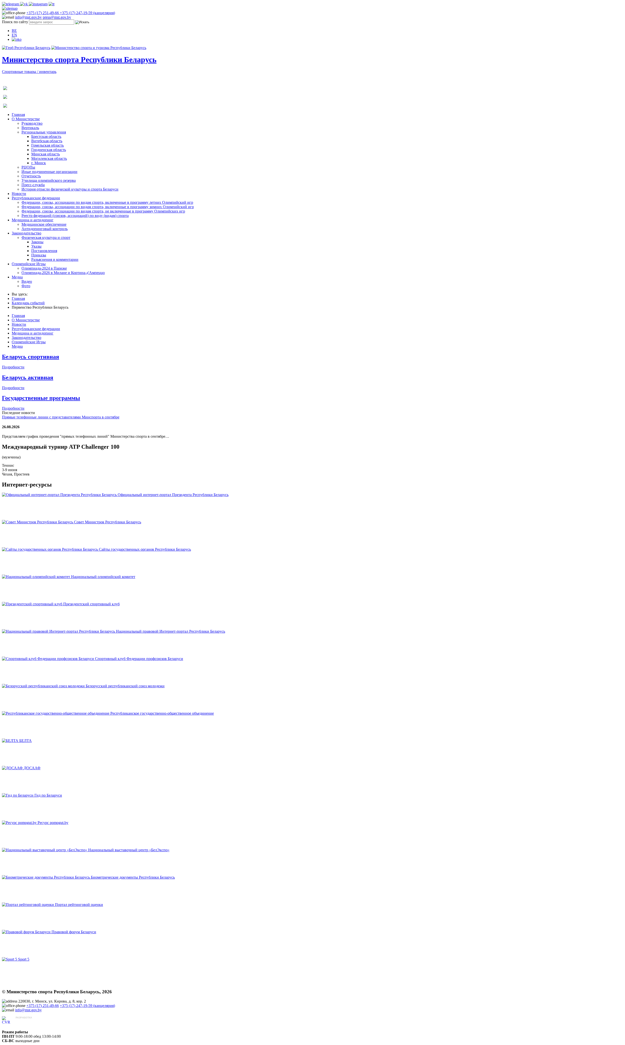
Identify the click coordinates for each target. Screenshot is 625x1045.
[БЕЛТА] (10, 741)
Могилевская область (49, 158)
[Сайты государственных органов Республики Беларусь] (50, 549)
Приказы (38, 255)
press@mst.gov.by (57, 17)
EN (14, 35)
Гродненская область (48, 150)
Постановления (44, 251)
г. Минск (38, 163)
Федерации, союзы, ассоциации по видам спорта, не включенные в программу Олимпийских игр (103, 211)
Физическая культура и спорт (45, 237)
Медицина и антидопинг (32, 220)
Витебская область (46, 141)
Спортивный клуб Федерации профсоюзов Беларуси (139, 659)
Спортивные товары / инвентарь (29, 72)
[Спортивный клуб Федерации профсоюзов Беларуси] (48, 659)
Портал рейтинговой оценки (79, 905)
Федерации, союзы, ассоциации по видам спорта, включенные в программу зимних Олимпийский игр (107, 207)
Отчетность (31, 176)
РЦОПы (28, 167)
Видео (26, 281)
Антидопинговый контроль (44, 229)
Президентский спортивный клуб (91, 604)
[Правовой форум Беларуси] (27, 932)
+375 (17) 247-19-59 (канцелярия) (87, 13)
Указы (36, 246)
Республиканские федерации (36, 198)
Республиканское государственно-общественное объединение (162, 713)
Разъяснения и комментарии (54, 259)
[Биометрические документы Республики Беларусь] (46, 877)
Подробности (13, 367)
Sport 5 (23, 959)
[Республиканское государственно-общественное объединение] (56, 713)
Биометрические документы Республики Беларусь (133, 877)
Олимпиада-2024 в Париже (44, 268)
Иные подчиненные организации (49, 172)
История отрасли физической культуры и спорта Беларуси (69, 189)
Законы (37, 242)
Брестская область (46, 136)
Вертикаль (30, 128)
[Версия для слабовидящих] (16, 39)
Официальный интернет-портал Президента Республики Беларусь (173, 495)
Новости (19, 194)
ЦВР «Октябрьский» (33, 1022)
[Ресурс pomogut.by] (20, 823)
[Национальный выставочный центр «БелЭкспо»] (45, 850)
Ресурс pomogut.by (53, 823)
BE (14, 31)
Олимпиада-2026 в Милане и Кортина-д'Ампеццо (63, 273)
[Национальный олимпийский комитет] (36, 577)
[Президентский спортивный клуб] (32, 604)
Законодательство (26, 233)
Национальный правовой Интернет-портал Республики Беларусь (170, 631)
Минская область (45, 154)
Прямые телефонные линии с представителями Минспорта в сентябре (60, 417)
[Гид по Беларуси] (18, 795)
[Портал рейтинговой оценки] (28, 905)
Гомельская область (47, 145)
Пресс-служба (33, 185)
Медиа (17, 277)
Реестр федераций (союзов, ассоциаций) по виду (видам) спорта (75, 215)
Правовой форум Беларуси (74, 932)
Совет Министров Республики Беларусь (107, 522)
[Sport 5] (10, 959)
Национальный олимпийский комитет (103, 577)
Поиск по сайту (15, 22)
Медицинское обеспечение (43, 224)
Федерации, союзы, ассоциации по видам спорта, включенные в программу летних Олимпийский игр (107, 202)
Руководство (31, 123)
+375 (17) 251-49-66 (43, 13)
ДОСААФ (32, 768)
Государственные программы (41, 398)
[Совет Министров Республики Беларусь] (38, 522)
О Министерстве (26, 119)
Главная (18, 114)
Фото (25, 286)
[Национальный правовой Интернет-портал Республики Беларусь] (59, 631)
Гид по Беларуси (48, 795)
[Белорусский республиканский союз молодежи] (44, 686)
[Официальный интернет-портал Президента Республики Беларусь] (60, 495)
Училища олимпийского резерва (48, 180)
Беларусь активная (27, 377)
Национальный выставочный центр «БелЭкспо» (128, 850)
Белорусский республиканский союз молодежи (125, 686)
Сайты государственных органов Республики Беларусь (145, 549)
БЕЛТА (25, 741)
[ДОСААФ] (13, 768)
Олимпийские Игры (29, 264)
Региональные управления (43, 132)
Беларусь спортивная (30, 357)
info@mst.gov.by (28, 17)
